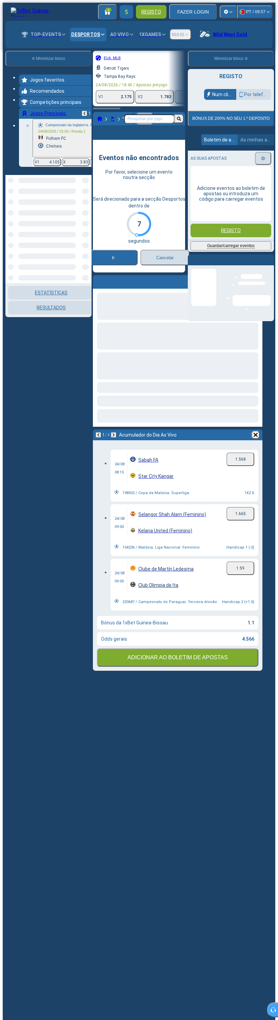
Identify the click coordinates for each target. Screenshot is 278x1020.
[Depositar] (126, 12)
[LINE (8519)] (100, 119)
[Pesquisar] (179, 118)
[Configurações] (228, 11)
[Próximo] (113, 445)
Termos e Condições (233, 159)
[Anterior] (84, 113)
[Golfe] (112, 119)
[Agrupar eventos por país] (85, 209)
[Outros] (174, 138)
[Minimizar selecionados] (77, 209)
